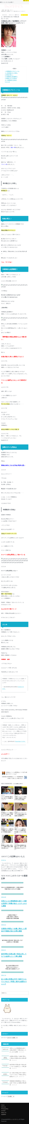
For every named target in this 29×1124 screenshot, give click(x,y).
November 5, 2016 (20, 741)
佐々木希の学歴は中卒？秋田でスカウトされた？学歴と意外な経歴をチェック (18, 1074)
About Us (3, 1112)
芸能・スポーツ (6, 767)
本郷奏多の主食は (11, 80)
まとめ (7, 82)
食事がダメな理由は (11, 78)
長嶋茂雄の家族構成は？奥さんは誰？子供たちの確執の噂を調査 (18, 1083)
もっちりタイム (14, 1119)
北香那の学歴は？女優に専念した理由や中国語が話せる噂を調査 (18, 1058)
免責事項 (3, 1114)
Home (2, 1105)
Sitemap (3, 1107)
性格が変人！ (9, 75)
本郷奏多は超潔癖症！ (11, 76)
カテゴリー (4, 1037)
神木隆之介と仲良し (11, 73)
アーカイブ (4, 1096)
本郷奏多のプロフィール (12, 71)
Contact (3, 1110)
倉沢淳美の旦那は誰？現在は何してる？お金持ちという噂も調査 (18, 1066)
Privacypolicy (4, 1109)
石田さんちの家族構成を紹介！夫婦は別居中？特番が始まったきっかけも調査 (18, 1050)
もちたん (3, 860)
